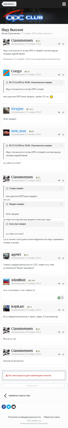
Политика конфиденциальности (24, 417)
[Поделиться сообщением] (63, 44)
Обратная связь (52, 417)
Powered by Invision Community (34, 423)
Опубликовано (26, 44)
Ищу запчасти (45, 33)
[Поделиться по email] (13, 407)
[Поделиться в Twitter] (8, 407)
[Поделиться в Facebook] (4, 407)
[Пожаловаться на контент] (59, 44)
